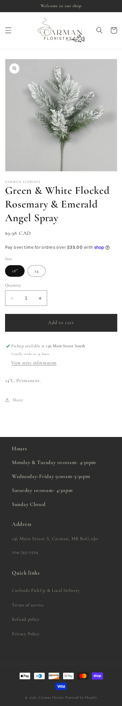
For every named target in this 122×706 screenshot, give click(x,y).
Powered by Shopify (81, 697)
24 (36, 270)
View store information (34, 362)
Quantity (13, 285)
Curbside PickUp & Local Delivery (46, 590)
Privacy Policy (25, 633)
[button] (8, 30)
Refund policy (26, 619)
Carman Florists (51, 697)
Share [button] (17, 399)
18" (15, 270)
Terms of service (28, 605)
